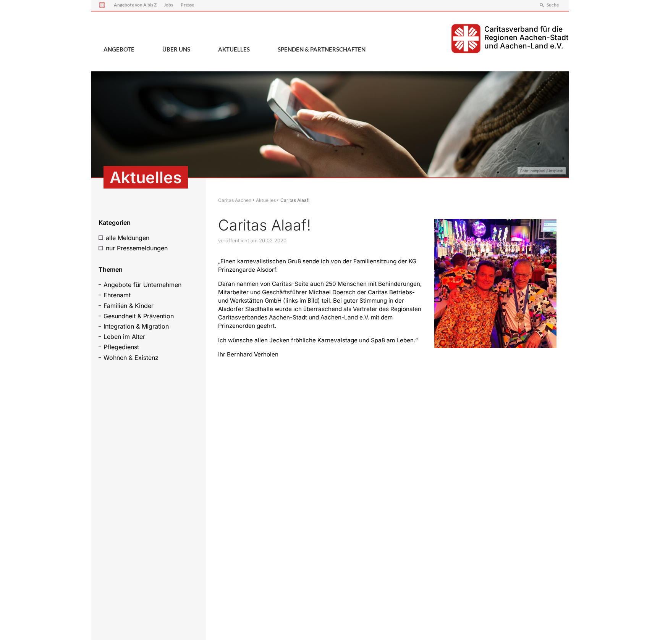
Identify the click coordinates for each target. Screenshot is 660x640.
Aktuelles (234, 49)
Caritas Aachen (234, 200)
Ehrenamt (117, 295)
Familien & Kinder (129, 306)
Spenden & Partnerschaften (322, 49)
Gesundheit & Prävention (139, 316)
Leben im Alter (124, 336)
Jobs (168, 5)
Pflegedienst (121, 347)
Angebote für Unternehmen (142, 285)
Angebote (119, 49)
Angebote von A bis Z (135, 5)
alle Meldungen (127, 238)
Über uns (176, 49)
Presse (187, 5)
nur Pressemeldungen (137, 248)
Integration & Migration (136, 326)
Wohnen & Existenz (131, 357)
